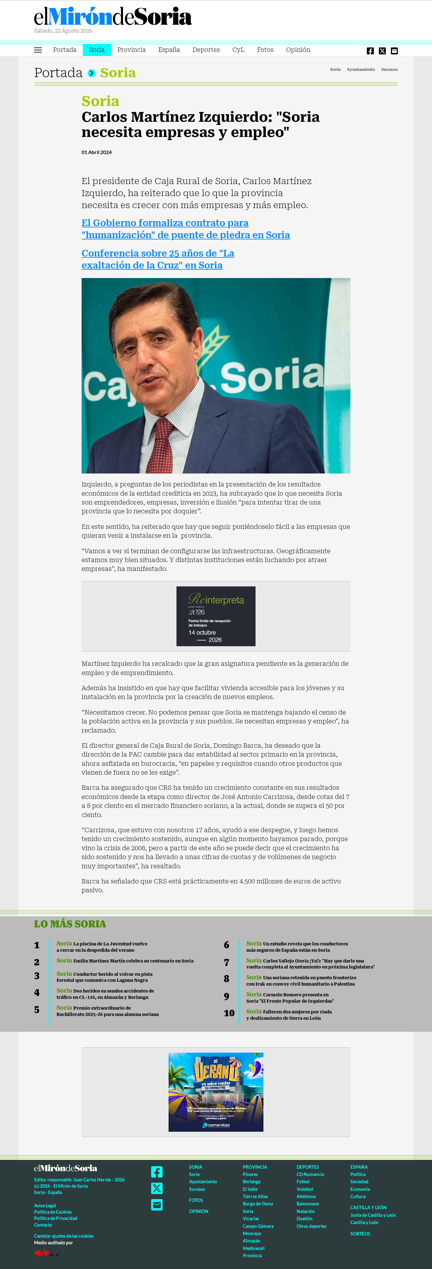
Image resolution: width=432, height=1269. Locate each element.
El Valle (250, 1189)
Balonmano (308, 1203)
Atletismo (306, 1196)
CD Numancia (310, 1174)
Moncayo (252, 1233)
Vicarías (251, 1218)
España (169, 49)
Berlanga (251, 1181)
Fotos (265, 49)
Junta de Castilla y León (373, 1215)
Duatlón (304, 1218)
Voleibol (305, 1189)
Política (358, 1174)
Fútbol (303, 1181)
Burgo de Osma (258, 1203)
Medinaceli (254, 1248)
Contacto (43, 1225)
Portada (65, 49)
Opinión (298, 49)
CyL (238, 49)
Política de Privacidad (55, 1218)
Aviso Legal (45, 1205)
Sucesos (389, 69)
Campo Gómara (258, 1226)
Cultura (357, 1196)
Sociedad (359, 1181)
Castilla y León (368, 1207)
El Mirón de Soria (113, 17)
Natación (306, 1211)
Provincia (131, 49)
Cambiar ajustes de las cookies (64, 1236)
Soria (97, 49)
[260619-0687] (216, 616)
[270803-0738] (216, 1091)
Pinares (250, 1174)
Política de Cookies (53, 1212)
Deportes (206, 49)
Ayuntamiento (361, 69)
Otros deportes (311, 1226)
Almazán (251, 1240)
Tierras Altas (255, 1196)
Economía (360, 1189)
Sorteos (360, 1233)
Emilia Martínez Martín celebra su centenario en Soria (125, 960)
